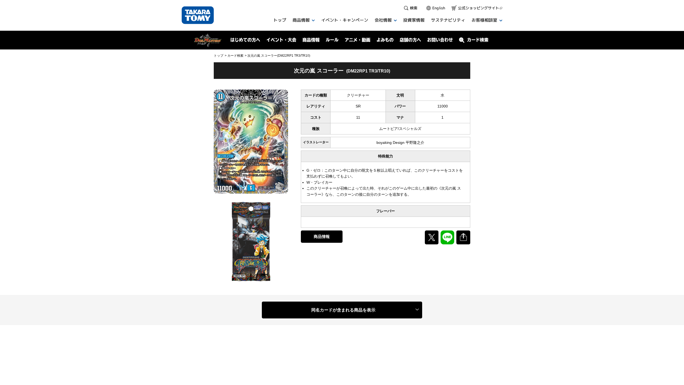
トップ (218, 55)
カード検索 (235, 55)
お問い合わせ (440, 40)
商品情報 (322, 236)
